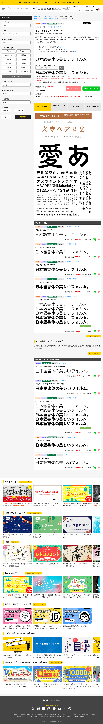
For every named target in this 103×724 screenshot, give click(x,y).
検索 (24, 117)
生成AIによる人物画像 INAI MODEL (76, 717)
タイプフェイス (43, 16)
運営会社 (94, 714)
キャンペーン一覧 (24, 482)
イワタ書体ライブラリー (51, 18)
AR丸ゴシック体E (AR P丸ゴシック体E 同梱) (49, 384)
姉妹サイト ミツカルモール (24, 717)
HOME (35, 16)
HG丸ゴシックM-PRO (42, 458)
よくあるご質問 (75, 714)
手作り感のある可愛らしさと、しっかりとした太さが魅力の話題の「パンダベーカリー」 (51, 2)
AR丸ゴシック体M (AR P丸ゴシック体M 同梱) (50, 366)
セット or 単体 (8, 90)
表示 (61, 68)
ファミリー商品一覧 (93, 336)
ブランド (6, 22)
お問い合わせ (86, 714)
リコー (66, 454)
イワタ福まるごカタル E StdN (45, 282)
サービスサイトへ (55, 662)
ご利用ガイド (65, 714)
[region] (67, 72)
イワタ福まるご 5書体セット (44, 401)
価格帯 (6, 107)
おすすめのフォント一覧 (32, 573)
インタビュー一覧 (38, 604)
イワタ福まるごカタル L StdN (45, 230)
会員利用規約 (38, 714)
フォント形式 (8, 39)
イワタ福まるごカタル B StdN (45, 265)
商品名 (6, 30)
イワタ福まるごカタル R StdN (45, 247)
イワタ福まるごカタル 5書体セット (46, 300)
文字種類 (6, 99)
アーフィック (62, 363)
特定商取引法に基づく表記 (52, 714)
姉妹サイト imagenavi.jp (41, 717)
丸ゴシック (52, 16)
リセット (6, 117)
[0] (97, 11)
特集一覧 (14, 542)
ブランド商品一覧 (93, 353)
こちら (60, 47)
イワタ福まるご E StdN (42, 440)
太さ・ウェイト (8, 81)
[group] (17, 496)
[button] (2, 2)
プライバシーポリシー (12, 714)
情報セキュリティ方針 (27, 714)
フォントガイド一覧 (33, 513)
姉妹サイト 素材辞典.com (57, 717)
